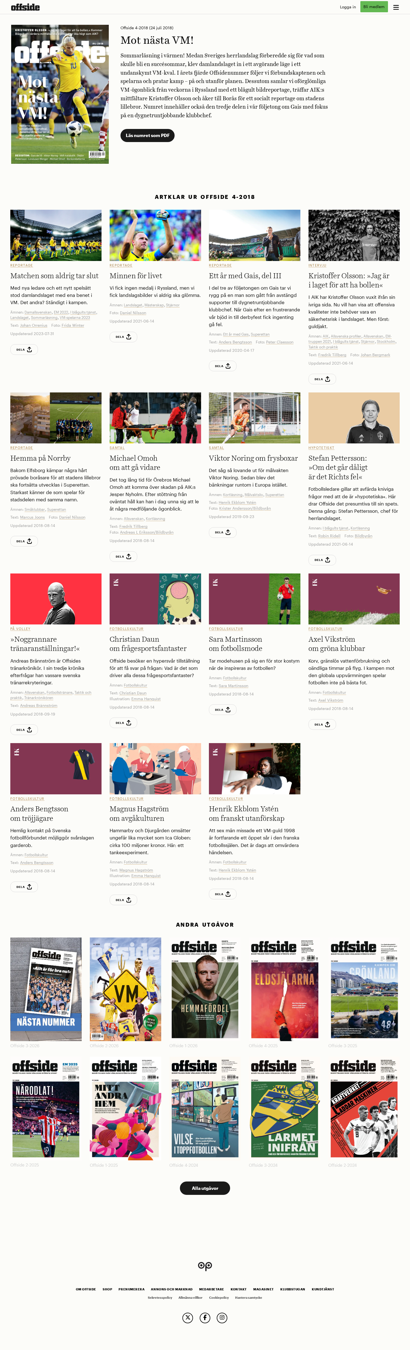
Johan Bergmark (375, 354)
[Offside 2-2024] (364, 1108)
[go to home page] (25, 7)
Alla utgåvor (205, 1188)
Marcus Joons (32, 517)
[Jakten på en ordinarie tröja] (56, 768)
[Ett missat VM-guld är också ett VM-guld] (254, 768)
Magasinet (263, 1289)
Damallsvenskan (38, 312)
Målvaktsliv (254, 494)
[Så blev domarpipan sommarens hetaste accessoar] (254, 598)
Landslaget (19, 317)
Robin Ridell (329, 535)
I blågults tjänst (83, 312)
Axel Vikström (330, 700)
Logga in (348, 6)
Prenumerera (131, 1289)
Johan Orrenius (33, 325)
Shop (107, 1289)
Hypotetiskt (321, 448)
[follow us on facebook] (205, 1318)
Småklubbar (35, 509)
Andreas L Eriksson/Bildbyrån (146, 532)
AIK (326, 336)
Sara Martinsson (233, 685)
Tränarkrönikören (38, 697)
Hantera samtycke (248, 1297)
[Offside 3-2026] (46, 989)
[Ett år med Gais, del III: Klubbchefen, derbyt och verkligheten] (254, 235)
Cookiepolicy (219, 1297)
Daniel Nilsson (133, 312)
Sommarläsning (44, 317)
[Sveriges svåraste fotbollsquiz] (155, 598)
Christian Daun (132, 692)
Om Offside (86, 1289)
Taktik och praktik (323, 347)
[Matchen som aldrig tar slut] (56, 235)
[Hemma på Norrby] (56, 417)
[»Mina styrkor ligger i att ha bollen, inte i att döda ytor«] (354, 235)
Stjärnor (173, 305)
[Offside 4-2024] (205, 1108)
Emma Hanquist (146, 698)
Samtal (117, 448)
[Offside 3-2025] (364, 989)
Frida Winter (73, 325)
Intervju (317, 265)
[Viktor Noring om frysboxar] (254, 417)
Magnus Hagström (136, 870)
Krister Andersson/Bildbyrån (245, 508)
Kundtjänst (323, 1289)
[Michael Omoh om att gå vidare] (155, 417)
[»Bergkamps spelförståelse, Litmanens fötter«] (354, 417)
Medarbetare (211, 1289)
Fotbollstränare (59, 692)
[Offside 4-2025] (284, 989)
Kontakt (239, 1289)
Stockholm (386, 341)
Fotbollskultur (127, 629)
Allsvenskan (373, 336)
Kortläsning (155, 518)
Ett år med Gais (236, 334)
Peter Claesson (279, 342)
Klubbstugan (292, 1289)
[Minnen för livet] (155, 235)
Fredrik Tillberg (332, 354)
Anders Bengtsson (235, 342)
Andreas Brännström (38, 705)
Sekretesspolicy (160, 1297)
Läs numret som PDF (148, 135)
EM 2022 (61, 312)
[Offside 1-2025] (125, 1108)
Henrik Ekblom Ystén (237, 502)
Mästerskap (154, 305)
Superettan (260, 334)
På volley (20, 629)
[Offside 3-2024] (284, 1108)
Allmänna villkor (190, 1297)
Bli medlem (374, 6)
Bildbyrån (363, 535)
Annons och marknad (172, 1289)
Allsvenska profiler (346, 336)
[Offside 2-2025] (46, 1108)
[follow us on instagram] (222, 1318)
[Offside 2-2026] (125, 989)
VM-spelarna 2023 (75, 317)
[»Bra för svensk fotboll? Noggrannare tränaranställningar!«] (56, 598)
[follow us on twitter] (187, 1318)
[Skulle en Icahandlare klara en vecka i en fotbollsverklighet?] (155, 768)
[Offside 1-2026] (205, 989)
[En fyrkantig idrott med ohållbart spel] (354, 598)
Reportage (21, 265)
